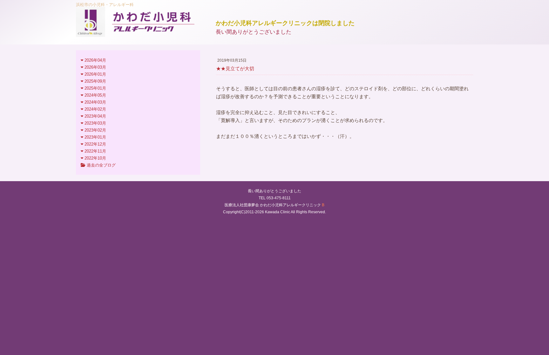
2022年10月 (94, 158)
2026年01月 (94, 74)
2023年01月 (94, 137)
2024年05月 (94, 95)
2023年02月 (94, 130)
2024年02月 (94, 109)
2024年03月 (94, 102)
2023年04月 (94, 116)
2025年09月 (94, 81)
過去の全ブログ (100, 165)
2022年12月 (94, 144)
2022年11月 (94, 151)
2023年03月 (94, 123)
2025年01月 (94, 88)
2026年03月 (94, 67)
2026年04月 (94, 60)
